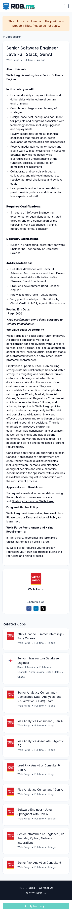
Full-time (28, 60)
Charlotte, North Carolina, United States (39, 672)
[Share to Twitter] (43, 608)
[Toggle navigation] (66, 6)
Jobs (31, 887)
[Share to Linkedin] (36, 608)
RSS (21, 887)
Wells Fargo (12, 60)
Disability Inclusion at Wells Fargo (33, 501)
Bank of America (26, 667)
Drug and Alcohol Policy (41, 517)
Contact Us (46, 887)
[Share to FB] (28, 608)
